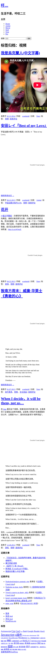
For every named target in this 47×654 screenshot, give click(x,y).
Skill (7, 30)
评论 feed (9, 619)
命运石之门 (26, 641)
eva (21, 631)
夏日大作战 (37, 641)
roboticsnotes (32, 635)
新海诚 (27, 643)
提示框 (16, 643)
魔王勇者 (14, 649)
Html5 (42, 631)
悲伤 (12, 643)
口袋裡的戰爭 (15, 641)
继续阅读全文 (7, 196)
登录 (7, 613)
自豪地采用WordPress (9, 652)
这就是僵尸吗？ (34, 647)
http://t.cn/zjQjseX (14, 229)
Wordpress (22, 638)
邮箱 (2, 649)
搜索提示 (21, 643)
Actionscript (6, 631)
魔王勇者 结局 (11, 563)
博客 (9, 641)
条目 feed (9, 616)
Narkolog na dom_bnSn (14, 587)
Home (7, 24)
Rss (6, 34)
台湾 (20, 641)
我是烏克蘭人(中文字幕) (20, 53)
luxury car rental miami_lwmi (16, 598)
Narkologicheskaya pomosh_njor (17, 582)
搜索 (3, 38)
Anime (7, 26)
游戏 (7, 548)
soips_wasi (9, 603)
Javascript (7, 634)
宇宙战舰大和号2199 (13, 203)
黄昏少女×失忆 (22, 649)
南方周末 (8, 392)
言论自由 (23, 392)
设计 (28, 646)
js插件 (18, 634)
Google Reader (33, 631)
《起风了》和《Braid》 (14, 566)
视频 (7, 119)
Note (7, 32)
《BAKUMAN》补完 (29, 603)
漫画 (42, 643)
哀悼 (7, 284)
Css (13, 631)
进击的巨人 (43, 647)
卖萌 (5, 641)
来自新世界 (33, 643)
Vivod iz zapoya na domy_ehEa (17, 592)
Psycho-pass (25, 635)
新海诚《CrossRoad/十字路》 (17, 569)
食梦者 (6, 649)
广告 (9, 643)
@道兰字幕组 (6, 216)
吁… (4, 5)
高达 (10, 649)
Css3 (18, 631)
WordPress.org (10, 621)
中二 (28, 638)
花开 (4, 210)
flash (25, 631)
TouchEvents (13, 638)
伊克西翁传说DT (35, 638)
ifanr (5, 409)
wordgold (25, 116)
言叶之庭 (15, 647)
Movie (7, 28)
